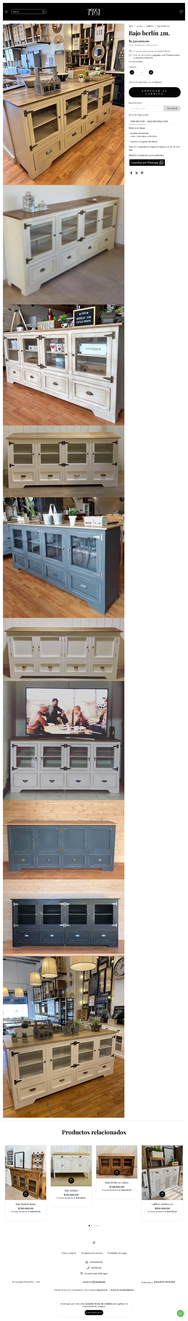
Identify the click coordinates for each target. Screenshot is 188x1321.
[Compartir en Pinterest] (142, 173)
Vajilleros (150, 26)
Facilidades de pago (117, 1253)
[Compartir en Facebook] (131, 173)
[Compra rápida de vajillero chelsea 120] (162, 1194)
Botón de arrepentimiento (122, 1290)
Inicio (131, 26)
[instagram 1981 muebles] (94, 1242)
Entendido (94, 1312)
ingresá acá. (102, 1290)
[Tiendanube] (94, 1283)
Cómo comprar (68, 1253)
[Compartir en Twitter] (136, 173)
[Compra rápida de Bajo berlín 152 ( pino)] (117, 1173)
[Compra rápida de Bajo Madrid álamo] (26, 1194)
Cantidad (132, 67)
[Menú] (7, 12)
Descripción (137, 121)
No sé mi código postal (138, 115)
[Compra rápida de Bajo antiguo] (71, 1180)
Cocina (140, 26)
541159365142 (96, 1262)
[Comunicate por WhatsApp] (180, 1313)
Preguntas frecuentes (92, 1253)
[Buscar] (43, 12)
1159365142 (96, 1268)
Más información (158, 121)
